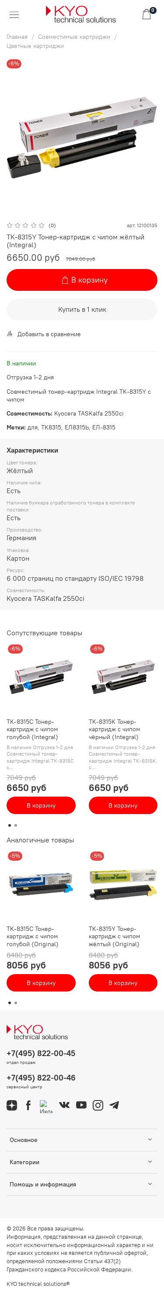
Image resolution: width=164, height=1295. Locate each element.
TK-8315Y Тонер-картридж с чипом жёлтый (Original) (114, 936)
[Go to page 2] (15, 825)
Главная (17, 37)
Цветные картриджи (35, 46)
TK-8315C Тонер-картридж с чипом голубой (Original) (33, 936)
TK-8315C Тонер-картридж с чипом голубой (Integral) (32, 729)
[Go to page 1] (9, 825)
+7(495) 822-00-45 (41, 1053)
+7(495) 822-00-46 (41, 1078)
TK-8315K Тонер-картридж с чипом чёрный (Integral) (114, 729)
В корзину (41, 805)
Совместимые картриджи (74, 37)
